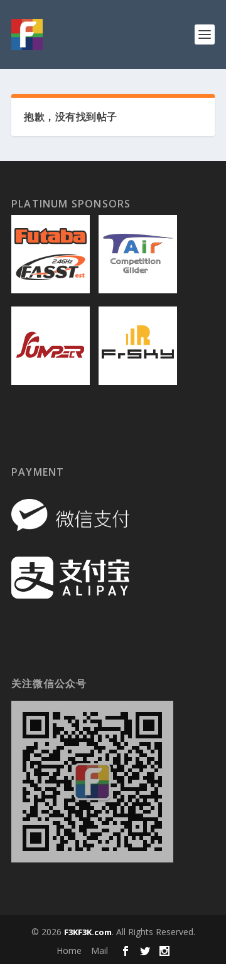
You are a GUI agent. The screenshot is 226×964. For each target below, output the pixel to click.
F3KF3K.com (88, 932)
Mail (99, 950)
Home (69, 950)
